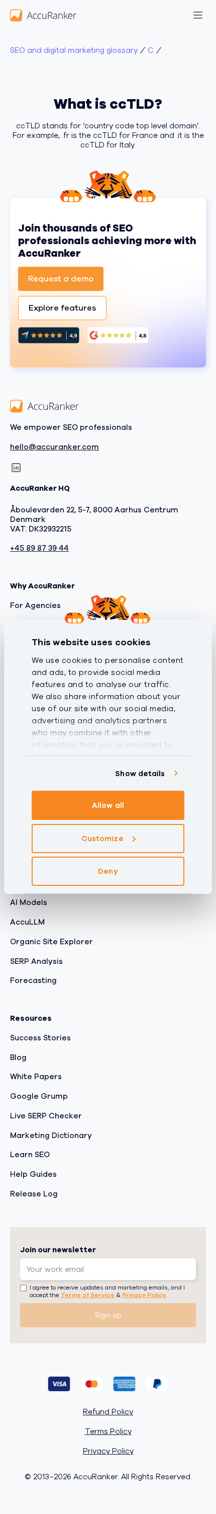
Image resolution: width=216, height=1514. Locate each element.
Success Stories (40, 1038)
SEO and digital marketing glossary (74, 50)
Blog (18, 1057)
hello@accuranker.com (54, 447)
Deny (108, 871)
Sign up (108, 1315)
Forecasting (33, 981)
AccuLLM (27, 923)
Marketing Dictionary (51, 1135)
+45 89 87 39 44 (39, 549)
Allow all (108, 805)
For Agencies (35, 605)
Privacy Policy (144, 1296)
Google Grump (39, 1097)
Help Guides (33, 1175)
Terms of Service (88, 1296)
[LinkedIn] (16, 468)
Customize (102, 839)
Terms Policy (108, 1432)
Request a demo (60, 278)
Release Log (34, 1194)
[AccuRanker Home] (43, 15)
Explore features (62, 308)
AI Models (28, 903)
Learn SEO (30, 1155)
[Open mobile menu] (198, 15)
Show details (140, 774)
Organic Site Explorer (51, 942)
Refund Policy (108, 1412)
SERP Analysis (36, 961)
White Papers (36, 1077)
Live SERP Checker (46, 1116)
